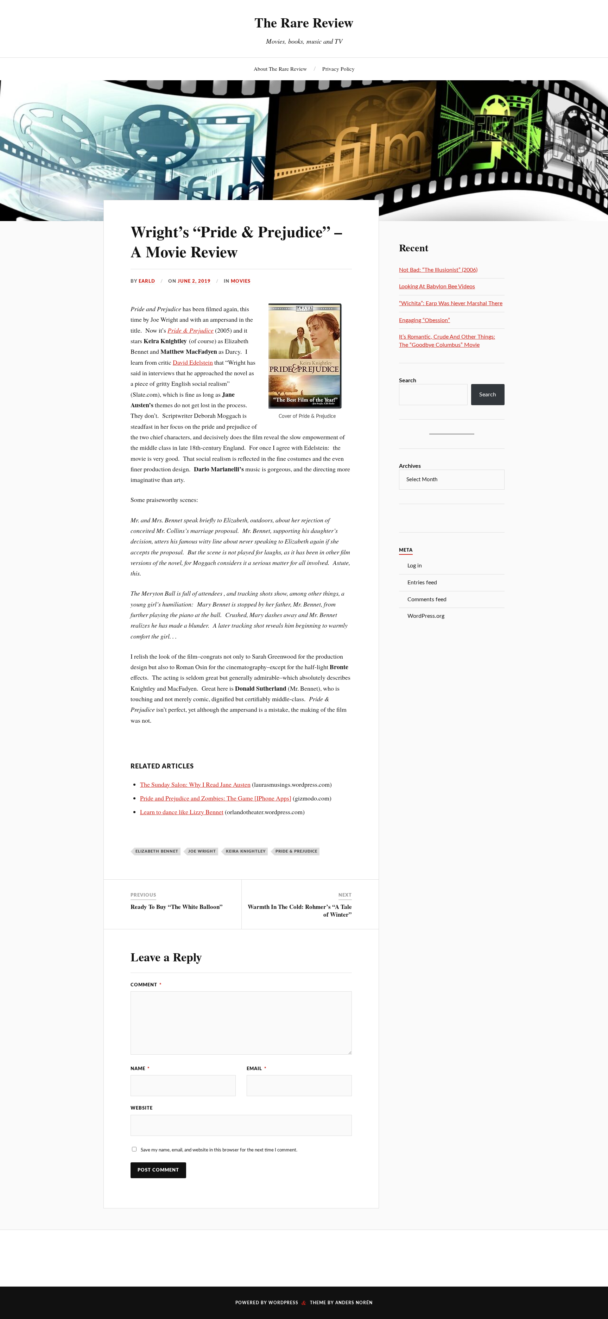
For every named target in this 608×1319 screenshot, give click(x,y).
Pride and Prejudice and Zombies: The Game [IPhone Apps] (215, 798)
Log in (414, 566)
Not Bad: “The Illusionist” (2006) (438, 270)
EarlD (147, 281)
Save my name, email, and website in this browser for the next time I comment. (219, 1150)
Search (407, 380)
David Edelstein (193, 362)
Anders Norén (354, 1303)
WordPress (283, 1303)
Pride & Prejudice (190, 330)
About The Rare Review (280, 68)
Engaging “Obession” (424, 320)
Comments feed (426, 599)
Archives (410, 466)
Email (257, 1069)
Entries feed (422, 582)
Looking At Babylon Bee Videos (437, 286)
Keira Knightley (246, 851)
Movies (241, 281)
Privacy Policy (338, 68)
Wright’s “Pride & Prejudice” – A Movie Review (236, 241)
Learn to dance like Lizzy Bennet (181, 812)
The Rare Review (304, 22)
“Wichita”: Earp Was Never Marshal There (450, 303)
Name (140, 1069)
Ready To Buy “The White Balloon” (177, 906)
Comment (146, 985)
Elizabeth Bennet (156, 851)
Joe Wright (202, 851)
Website (142, 1108)
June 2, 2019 (194, 281)
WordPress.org (425, 616)
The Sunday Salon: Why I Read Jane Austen (195, 784)
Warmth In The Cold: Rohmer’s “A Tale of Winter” (300, 910)
